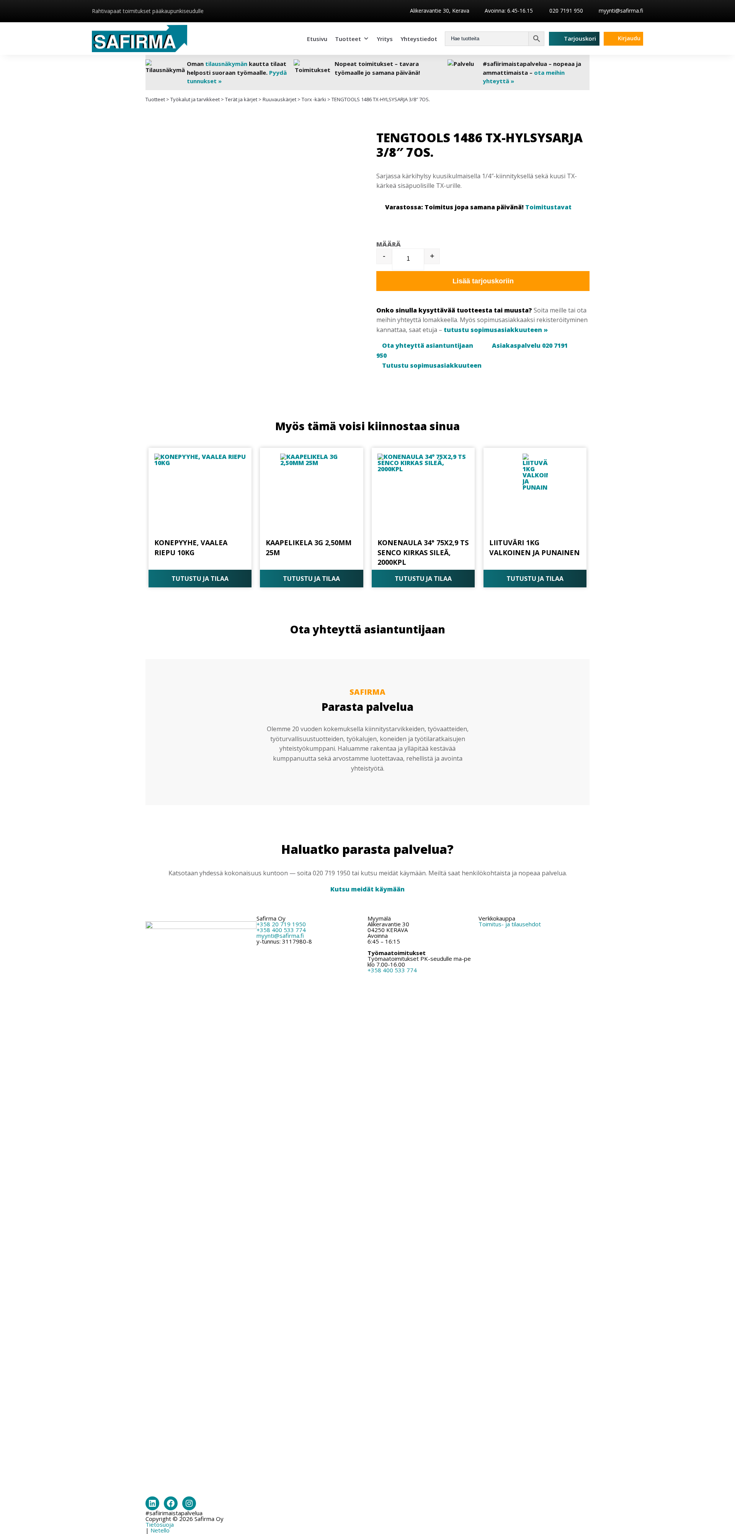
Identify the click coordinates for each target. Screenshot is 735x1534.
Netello (160, 1530)
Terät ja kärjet (241, 99)
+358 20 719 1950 (281, 924)
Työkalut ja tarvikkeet (195, 99)
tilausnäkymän (226, 63)
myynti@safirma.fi (621, 10)
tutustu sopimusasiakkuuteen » (496, 330)
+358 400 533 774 (281, 930)
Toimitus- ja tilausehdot (510, 924)
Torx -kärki (314, 99)
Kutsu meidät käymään (367, 889)
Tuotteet (348, 39)
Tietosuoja (159, 1524)
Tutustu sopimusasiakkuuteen (432, 365)
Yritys (385, 39)
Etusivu (317, 39)
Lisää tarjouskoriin (483, 281)
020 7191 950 (565, 10)
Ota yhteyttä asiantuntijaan (427, 345)
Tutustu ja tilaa (200, 578)
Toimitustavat (548, 207)
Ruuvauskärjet (279, 99)
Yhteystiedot (418, 39)
